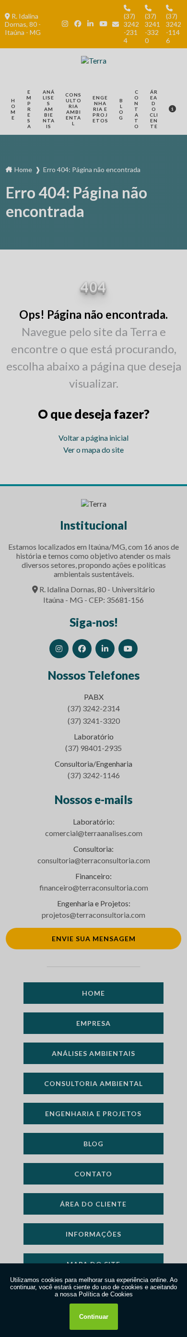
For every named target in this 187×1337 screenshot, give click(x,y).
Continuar (93, 1316)
